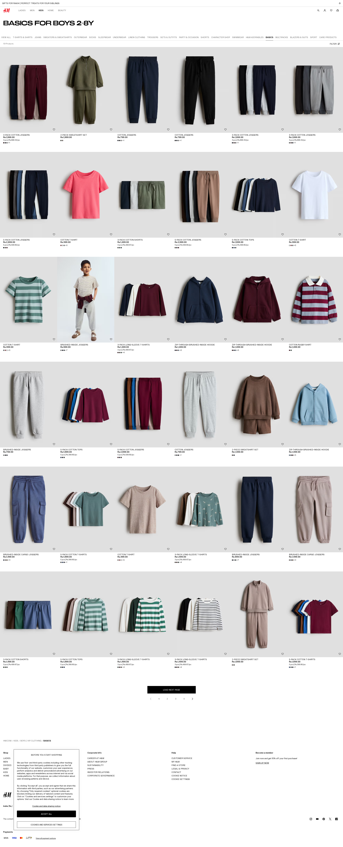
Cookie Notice (179, 776)
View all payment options (46, 838)
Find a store (178, 765)
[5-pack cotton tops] (257, 195)
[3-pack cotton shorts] (143, 195)
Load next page (171, 690)
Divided (7, 765)
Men (32, 10)
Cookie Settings (181, 779)
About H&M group (97, 762)
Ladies (22, 10)
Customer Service (182, 758)
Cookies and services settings (46, 824)
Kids (41, 10)
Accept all (46, 814)
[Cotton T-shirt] (85, 195)
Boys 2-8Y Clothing (30, 741)
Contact (176, 772)
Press (90, 769)
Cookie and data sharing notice (46, 806)
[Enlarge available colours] (62, 140)
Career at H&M (95, 758)
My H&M (176, 762)
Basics (47, 741)
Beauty (62, 10)
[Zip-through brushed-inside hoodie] (200, 300)
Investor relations (98, 772)
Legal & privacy (180, 769)
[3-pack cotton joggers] (28, 90)
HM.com (7, 741)
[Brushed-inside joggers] (85, 300)
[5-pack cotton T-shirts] (85, 509)
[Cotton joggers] (143, 90)
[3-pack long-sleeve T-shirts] (143, 300)
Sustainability (95, 765)
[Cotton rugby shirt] (314, 300)
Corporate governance (101, 776)
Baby (6, 769)
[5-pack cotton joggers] (28, 195)
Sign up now (262, 763)
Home (51, 10)
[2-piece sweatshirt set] (85, 90)
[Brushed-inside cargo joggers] (28, 509)
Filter (333, 44)
